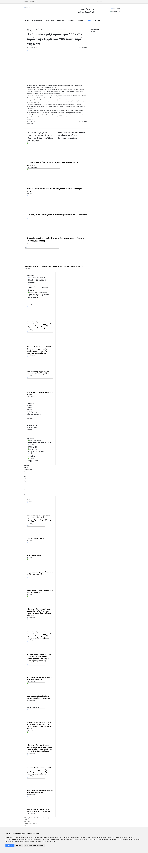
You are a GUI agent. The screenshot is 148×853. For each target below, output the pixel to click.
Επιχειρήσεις (30, 407)
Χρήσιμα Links (27, 825)
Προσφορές (71, 20)
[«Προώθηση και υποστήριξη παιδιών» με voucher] (40, 378)
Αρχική (27, 20)
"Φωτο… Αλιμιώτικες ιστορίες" (34, 414)
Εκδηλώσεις (81, 20)
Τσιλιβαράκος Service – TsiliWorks (38, 281)
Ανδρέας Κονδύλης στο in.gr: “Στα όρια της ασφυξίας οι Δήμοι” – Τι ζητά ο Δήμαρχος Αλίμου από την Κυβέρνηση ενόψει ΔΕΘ (39, 519)
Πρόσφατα (29, 501)
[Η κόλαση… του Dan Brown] (36, 526)
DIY (27, 416)
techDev (31, 456)
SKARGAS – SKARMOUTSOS (39, 442)
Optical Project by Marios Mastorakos (38, 296)
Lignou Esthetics (87, 9)
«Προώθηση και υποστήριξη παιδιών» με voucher (40, 394)
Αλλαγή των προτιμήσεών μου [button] (34, 845)
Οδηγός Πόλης (49, 20)
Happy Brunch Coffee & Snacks (38, 288)
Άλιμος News (61, 20)
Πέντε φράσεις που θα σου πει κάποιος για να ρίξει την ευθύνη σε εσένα (54, 190)
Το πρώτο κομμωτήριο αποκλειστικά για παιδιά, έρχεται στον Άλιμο (40, 573)
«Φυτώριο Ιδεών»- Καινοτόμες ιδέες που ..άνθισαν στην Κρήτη (40, 591)
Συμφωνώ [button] (10, 845)
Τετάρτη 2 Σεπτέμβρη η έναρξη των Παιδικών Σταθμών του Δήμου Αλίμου (38, 373)
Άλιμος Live (29, 47)
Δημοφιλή (29, 499)
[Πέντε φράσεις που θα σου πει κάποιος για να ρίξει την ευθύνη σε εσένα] (43, 170)
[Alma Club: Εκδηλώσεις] (36, 543)
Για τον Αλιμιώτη (37, 20)
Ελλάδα (89, 20)
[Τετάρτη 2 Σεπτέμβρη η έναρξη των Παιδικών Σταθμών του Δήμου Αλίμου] (40, 357)
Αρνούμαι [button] (19, 845)
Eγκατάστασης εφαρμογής (30, 823)
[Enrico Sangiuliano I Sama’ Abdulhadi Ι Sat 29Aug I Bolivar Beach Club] (36, 665)
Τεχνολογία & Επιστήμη (35, 31)
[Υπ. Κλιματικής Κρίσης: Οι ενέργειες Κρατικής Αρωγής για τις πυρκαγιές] (43, 143)
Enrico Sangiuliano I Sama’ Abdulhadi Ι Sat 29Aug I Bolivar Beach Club (40, 679)
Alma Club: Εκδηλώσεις (34, 555)
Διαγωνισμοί (30, 418)
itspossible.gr (30, 119)
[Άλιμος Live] (27, 8)
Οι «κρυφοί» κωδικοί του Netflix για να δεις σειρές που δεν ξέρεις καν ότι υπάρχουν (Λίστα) (56, 239)
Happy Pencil (33, 460)
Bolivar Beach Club (86, 12)
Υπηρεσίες (98, 20)
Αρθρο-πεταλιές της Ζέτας (33, 413)
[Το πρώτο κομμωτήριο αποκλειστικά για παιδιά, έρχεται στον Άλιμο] (36, 559)
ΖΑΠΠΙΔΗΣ (32, 447)
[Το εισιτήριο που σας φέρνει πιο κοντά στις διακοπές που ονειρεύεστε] (43, 196)
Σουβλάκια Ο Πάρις (36, 451)
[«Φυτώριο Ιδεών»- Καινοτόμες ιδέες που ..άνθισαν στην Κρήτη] (36, 578)
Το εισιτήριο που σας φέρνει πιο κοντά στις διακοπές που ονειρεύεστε (57, 214)
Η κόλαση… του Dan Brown (35, 539)
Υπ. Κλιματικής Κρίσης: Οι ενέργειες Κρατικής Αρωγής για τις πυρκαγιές (52, 164)
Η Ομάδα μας (27, 821)
